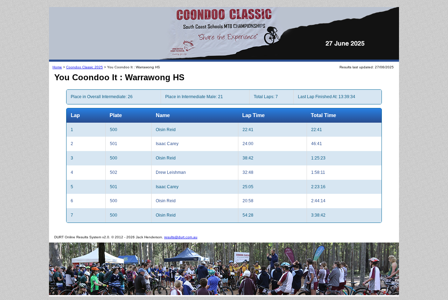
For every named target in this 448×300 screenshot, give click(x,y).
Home (57, 67)
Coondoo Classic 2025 (84, 67)
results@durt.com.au (180, 237)
